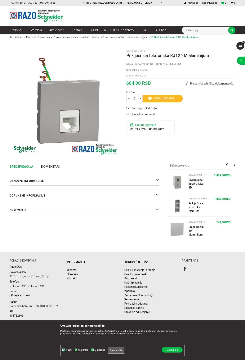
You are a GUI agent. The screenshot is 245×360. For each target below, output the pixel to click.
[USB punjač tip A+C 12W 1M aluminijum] (177, 182)
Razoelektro (16, 37)
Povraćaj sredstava (136, 303)
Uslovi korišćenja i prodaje (139, 269)
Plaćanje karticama (136, 286)
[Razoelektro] (36, 16)
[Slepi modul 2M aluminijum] (177, 229)
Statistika (83, 350)
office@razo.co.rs (20, 295)
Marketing (100, 350)
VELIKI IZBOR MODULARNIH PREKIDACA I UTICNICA (107, 2)
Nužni (69, 350)
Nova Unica (46, 37)
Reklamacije (131, 299)
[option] (107, 3)
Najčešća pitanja (134, 307)
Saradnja (72, 274)
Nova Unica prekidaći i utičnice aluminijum (125, 37)
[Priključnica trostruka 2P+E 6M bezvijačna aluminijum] (177, 205)
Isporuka (129, 291)
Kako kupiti (130, 278)
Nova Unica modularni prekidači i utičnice (77, 37)
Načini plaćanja (133, 282)
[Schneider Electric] (24, 149)
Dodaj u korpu (164, 98)
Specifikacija (21, 166)
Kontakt (71, 278)
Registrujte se (209, 2)
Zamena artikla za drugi (138, 295)
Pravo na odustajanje (137, 312)
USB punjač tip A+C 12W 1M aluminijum (196, 183)
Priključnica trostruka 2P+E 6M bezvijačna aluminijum (196, 207)
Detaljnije (65, 341)
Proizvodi (31, 37)
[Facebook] (185, 269)
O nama (72, 269)
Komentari (50, 166)
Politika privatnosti (135, 274)
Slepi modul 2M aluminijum (196, 230)
